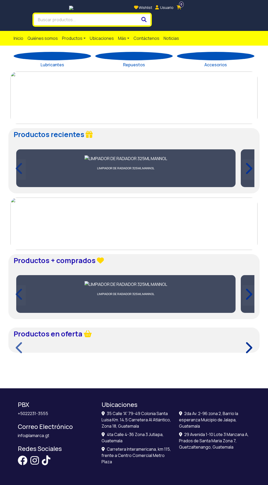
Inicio (18, 38)
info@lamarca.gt (33, 435)
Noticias (171, 38)
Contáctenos (146, 38)
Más (122, 38)
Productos (72, 38)
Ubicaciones (102, 38)
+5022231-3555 (33, 413)
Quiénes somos (42, 38)
